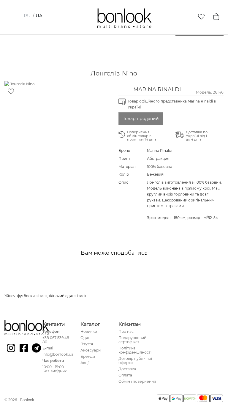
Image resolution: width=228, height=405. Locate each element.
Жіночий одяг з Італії (67, 296)
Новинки (88, 331)
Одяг (85, 337)
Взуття (86, 344)
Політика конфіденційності (134, 350)
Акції (84, 362)
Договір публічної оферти (135, 360)
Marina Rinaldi (157, 89)
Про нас (126, 331)
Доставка (127, 369)
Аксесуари (90, 350)
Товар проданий (141, 118)
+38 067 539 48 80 (55, 339)
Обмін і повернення (137, 381)
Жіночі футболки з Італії (25, 296)
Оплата (125, 375)
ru (27, 15)
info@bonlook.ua (57, 354)
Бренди (87, 356)
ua (39, 15)
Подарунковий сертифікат (132, 339)
